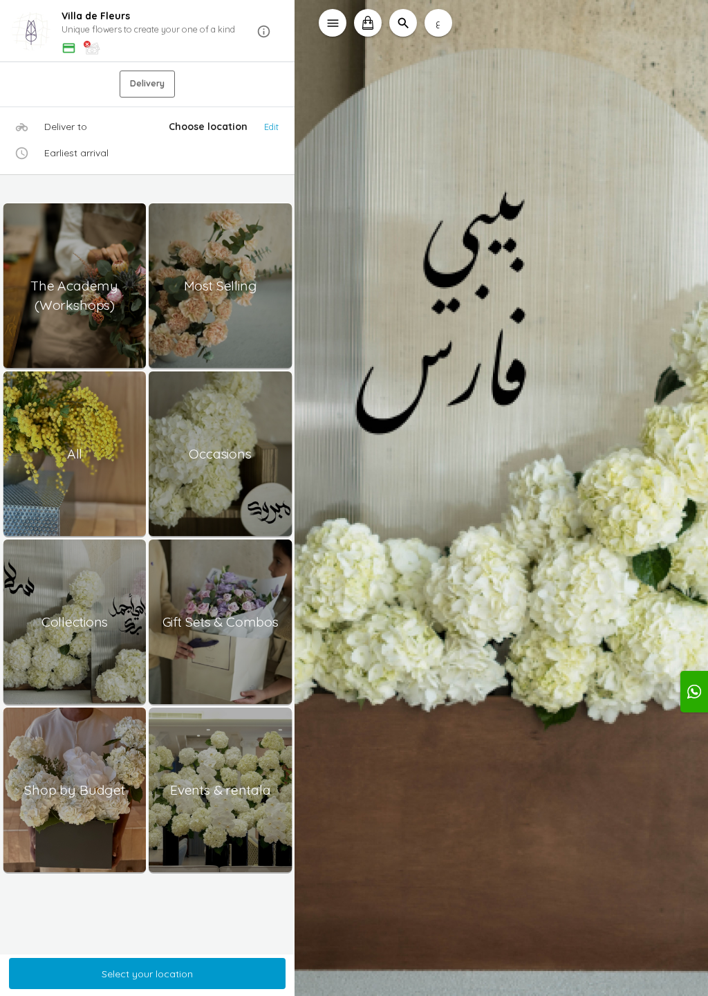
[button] (147, 31)
